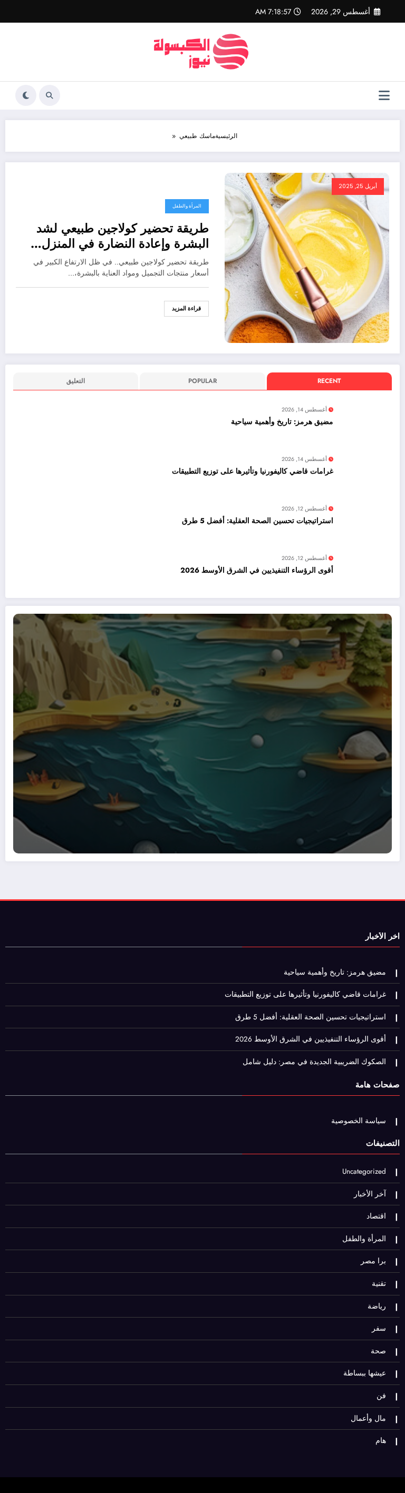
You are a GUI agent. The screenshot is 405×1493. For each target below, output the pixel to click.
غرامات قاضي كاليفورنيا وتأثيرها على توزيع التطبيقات (252, 471)
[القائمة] (384, 95)
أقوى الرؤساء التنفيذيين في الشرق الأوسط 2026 (256, 570)
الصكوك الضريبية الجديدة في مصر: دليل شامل (314, 1062)
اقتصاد (376, 1216)
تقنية (379, 1284)
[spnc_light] (25, 95)
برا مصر (373, 1261)
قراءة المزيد (186, 308)
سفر (379, 1328)
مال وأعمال (368, 1418)
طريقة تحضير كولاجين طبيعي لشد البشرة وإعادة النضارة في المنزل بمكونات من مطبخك (122, 236)
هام (380, 1441)
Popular (202, 381)
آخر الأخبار (370, 1194)
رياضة (377, 1306)
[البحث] (49, 95)
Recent (329, 381)
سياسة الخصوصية (358, 1121)
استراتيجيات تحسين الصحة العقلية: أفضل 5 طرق (257, 521)
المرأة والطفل (186, 206)
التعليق (75, 381)
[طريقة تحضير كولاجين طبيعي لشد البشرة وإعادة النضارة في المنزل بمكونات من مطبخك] (307, 257)
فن (381, 1396)
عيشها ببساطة (364, 1373)
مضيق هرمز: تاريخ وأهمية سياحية (282, 422)
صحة (378, 1351)
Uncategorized (364, 1171)
